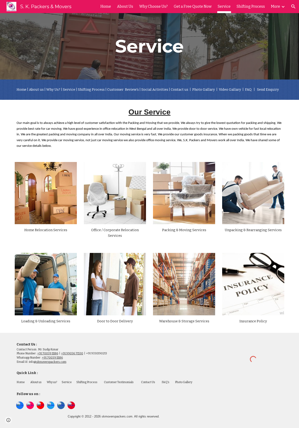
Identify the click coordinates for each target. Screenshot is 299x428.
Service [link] (224, 6)
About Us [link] (125, 6)
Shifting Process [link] (251, 6)
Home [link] (105, 6)
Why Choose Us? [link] (153, 6)
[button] (293, 6)
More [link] (275, 6)
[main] (149, 46)
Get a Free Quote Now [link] (193, 6)
